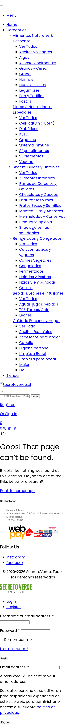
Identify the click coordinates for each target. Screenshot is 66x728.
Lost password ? (14, 648)
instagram (15, 557)
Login (11, 601)
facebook (14, 562)
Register (13, 606)
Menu (11, 15)
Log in (4, 658)
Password (10, 630)
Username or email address (27, 616)
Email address (14, 667)
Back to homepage (17, 490)
